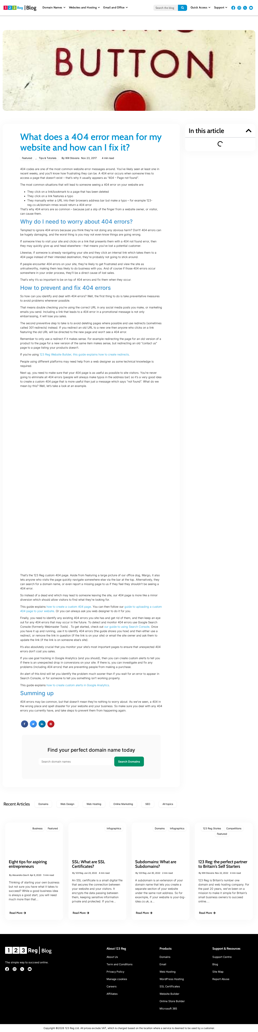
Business (37, 828)
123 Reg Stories (212, 828)
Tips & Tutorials (47, 157)
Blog (31, 7)
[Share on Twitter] (33, 726)
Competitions (233, 828)
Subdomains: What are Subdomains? (155, 864)
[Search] (182, 8)
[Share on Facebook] (24, 726)
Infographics (114, 828)
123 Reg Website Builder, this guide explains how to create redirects (84, 354)
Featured (27, 157)
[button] (248, 130)
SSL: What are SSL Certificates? (88, 864)
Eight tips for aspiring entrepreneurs (28, 864)
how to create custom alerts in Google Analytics (78, 685)
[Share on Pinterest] (50, 726)
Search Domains (129, 761)
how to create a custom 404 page (69, 606)
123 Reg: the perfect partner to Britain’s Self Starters (222, 864)
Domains (160, 828)
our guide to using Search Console (126, 626)
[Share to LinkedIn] (42, 726)
